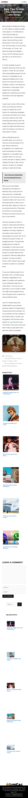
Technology (11, 5)
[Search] (19, 604)
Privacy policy (17, 794)
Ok (8, 794)
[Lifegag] (4, 2)
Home (5, 5)
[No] (26, 792)
